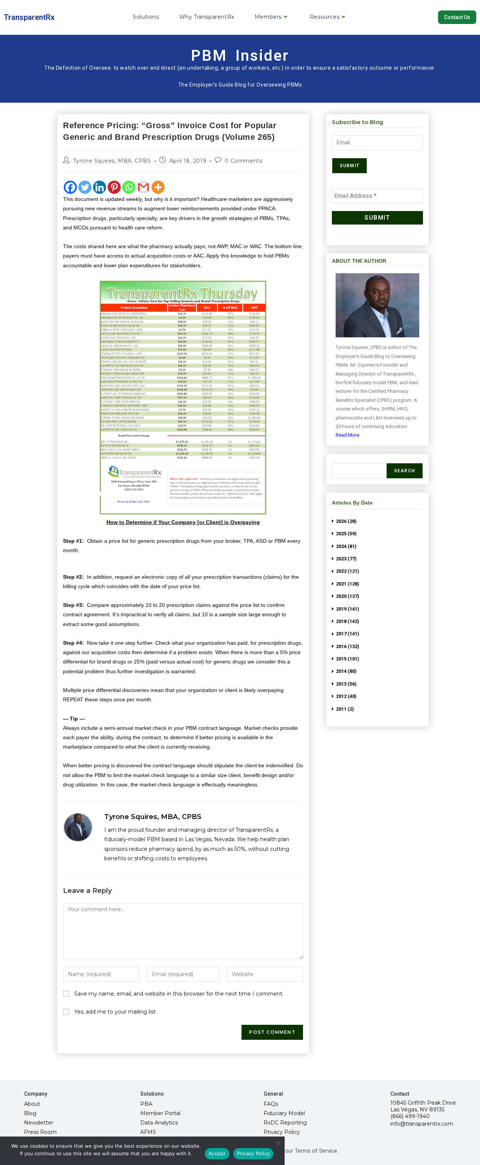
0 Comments (243, 160)
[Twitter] (85, 187)
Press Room (40, 1132)
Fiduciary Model (284, 1113)
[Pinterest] (114, 187)
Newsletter (38, 1122)
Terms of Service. (316, 1150)
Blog (30, 1113)
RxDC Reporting (285, 1122)
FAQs (271, 1104)
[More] (158, 187)
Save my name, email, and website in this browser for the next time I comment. (179, 993)
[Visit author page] (78, 827)
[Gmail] (143, 187)
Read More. (348, 435)
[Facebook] (70, 187)
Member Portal (160, 1113)
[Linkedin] (99, 187)
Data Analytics (159, 1122)
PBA (146, 1104)
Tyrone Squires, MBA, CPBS (112, 160)
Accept (217, 1153)
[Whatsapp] (128, 187)
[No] (278, 1143)
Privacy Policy (282, 1132)
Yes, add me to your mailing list (114, 1011)
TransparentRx (29, 17)
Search (404, 470)
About (32, 1104)
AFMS (148, 1132)
